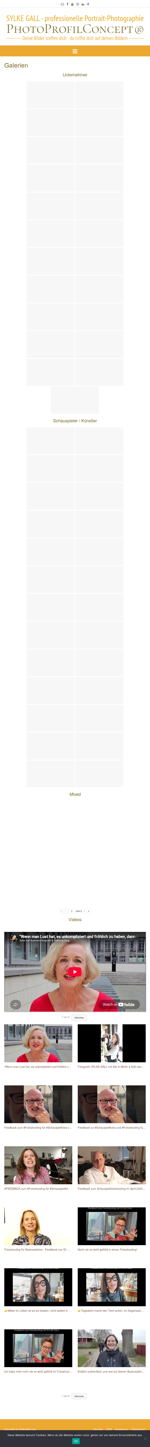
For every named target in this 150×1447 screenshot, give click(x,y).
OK (76, 1441)
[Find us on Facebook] (67, 4)
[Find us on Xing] (88, 4)
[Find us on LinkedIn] (83, 4)
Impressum (121, 1429)
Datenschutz (138, 1429)
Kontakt (98, 1429)
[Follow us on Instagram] (77, 4)
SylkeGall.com (27, 1429)
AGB (109, 1429)
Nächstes (79, 1017)
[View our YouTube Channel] (72, 4)
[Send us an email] (62, 4)
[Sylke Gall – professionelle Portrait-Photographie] (75, 27)
